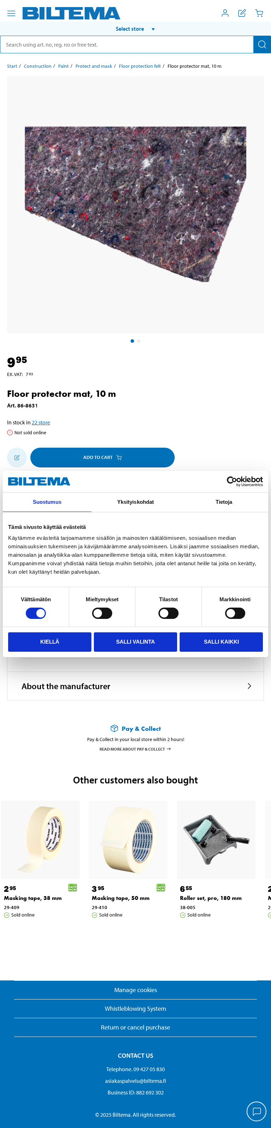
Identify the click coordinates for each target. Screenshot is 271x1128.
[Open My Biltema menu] (225, 13)
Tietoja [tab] (224, 502)
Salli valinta (135, 642)
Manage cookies (135, 990)
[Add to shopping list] (17, 457)
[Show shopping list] (242, 13)
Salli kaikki (221, 642)
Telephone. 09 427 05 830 (135, 1069)
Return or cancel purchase (135, 1027)
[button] (135, 29)
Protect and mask (94, 66)
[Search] (262, 44)
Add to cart (98, 457)
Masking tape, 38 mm (33, 898)
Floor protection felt (140, 66)
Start (12, 66)
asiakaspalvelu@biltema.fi (135, 1080)
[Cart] (259, 13)
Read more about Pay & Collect (132, 748)
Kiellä (49, 642)
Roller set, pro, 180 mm (211, 898)
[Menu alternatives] (11, 13)
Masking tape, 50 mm (121, 898)
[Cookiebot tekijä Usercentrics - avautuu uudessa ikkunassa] (232, 481)
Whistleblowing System (135, 1008)
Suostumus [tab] (47, 502)
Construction (38, 66)
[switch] (102, 613)
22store (41, 422)
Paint (63, 66)
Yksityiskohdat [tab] (135, 502)
